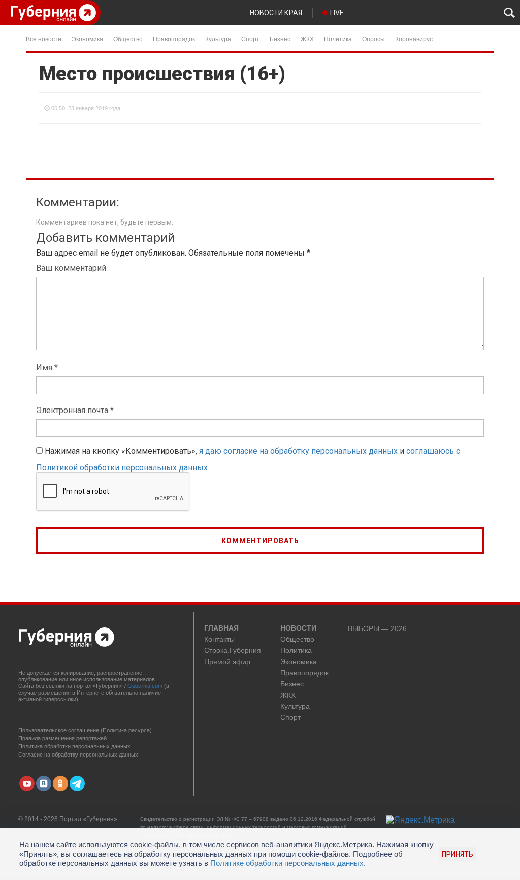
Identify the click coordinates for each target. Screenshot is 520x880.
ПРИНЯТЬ (457, 854)
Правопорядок (174, 38)
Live (337, 13)
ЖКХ (307, 38)
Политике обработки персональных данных (287, 863)
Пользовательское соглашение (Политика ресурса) (85, 730)
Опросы (373, 38)
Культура (218, 38)
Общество (128, 38)
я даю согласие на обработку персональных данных (298, 451)
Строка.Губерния (232, 650)
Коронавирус (414, 38)
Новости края (276, 13)
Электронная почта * (75, 410)
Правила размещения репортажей (62, 738)
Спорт (250, 38)
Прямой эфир (227, 662)
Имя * (47, 367)
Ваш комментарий (71, 268)
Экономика (87, 38)
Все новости (43, 38)
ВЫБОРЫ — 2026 (377, 629)
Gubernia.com (144, 686)
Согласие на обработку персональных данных (78, 754)
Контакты (219, 639)
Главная (221, 628)
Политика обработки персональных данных (74, 746)
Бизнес (280, 38)
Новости (298, 628)
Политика (338, 38)
